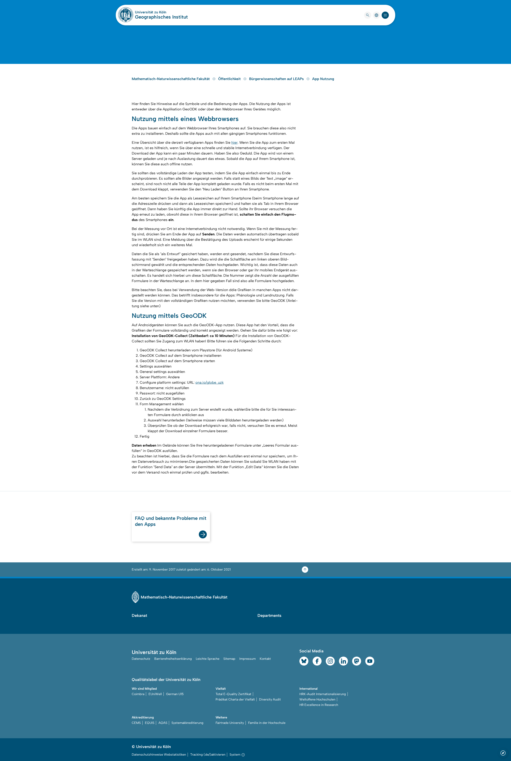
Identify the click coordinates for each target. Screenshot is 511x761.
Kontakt (265, 659)
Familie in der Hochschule (266, 723)
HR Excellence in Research (318, 705)
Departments (269, 615)
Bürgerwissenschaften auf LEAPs (277, 79)
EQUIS (149, 723)
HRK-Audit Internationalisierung (322, 694)
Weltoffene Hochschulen (317, 699)
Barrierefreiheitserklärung (173, 659)
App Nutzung (323, 79)
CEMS (136, 723)
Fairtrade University (230, 723)
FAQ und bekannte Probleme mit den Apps (170, 521)
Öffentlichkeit (230, 79)
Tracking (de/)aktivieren (207, 754)
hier (234, 142)
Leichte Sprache (207, 659)
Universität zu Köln (161, 12)
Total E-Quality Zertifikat (233, 694)
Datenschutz (141, 659)
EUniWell (155, 694)
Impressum (247, 659)
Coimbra (138, 694)
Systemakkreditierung (187, 723)
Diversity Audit (270, 699)
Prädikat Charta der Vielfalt (235, 699)
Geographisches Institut (161, 17)
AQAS (162, 723)
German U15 (175, 694)
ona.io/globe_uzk (209, 382)
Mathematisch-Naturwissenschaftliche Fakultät (171, 79)
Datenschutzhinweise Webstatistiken (159, 754)
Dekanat (139, 615)
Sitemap (229, 659)
